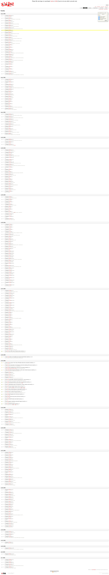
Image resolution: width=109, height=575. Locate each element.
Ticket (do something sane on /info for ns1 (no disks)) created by (16, 367)
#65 (13, 404)
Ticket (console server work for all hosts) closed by (14, 396)
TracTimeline (94, 569)
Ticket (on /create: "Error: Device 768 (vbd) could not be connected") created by (19, 362)
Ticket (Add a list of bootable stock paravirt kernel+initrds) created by (18, 356)
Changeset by (8, 15)
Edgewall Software (11, 573)
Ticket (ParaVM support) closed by (11, 403)
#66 (15, 404)
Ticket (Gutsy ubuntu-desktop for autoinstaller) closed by (15, 389)
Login (95, 6)
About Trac (102, 6)
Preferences (106, 6)
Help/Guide (98, 6)
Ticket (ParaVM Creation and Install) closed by (13, 398)
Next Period (105, 9)
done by (99, 15)
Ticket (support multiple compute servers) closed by (14, 386)
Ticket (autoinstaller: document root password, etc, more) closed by (17, 379)
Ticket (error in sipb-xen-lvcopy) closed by (12, 391)
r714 (7, 422)
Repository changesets (102, 16)
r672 (9, 397)
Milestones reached (101, 17)
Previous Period (101, 9)
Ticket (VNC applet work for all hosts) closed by (13, 394)
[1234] (14, 145)
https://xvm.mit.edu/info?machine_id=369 (11, 368)
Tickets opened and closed (102, 18)
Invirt (52, 1)
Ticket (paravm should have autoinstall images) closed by (15, 401)
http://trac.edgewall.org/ (105, 573)
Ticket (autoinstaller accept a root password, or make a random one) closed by (18, 384)
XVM (56, 1)
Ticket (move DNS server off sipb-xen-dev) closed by (14, 351)
